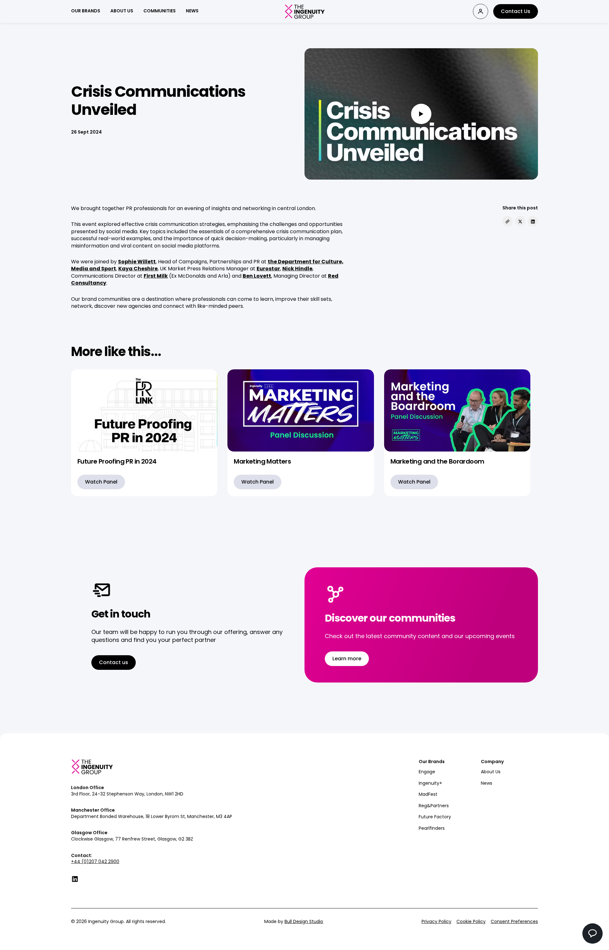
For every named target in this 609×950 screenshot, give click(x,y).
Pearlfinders (432, 828)
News (486, 783)
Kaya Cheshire (138, 268)
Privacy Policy (436, 921)
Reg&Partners (434, 805)
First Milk (156, 276)
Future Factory (435, 817)
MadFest (428, 794)
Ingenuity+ (430, 783)
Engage (427, 772)
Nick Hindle (297, 268)
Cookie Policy (471, 921)
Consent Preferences (514, 921)
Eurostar (268, 268)
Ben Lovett (257, 276)
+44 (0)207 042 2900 (95, 861)
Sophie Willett (137, 261)
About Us (491, 772)
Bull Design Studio (304, 921)
